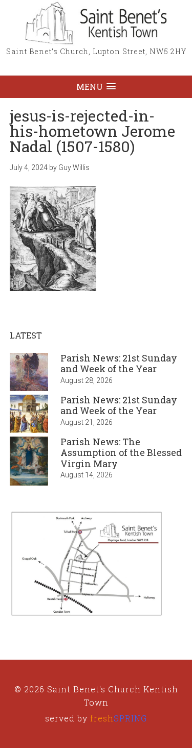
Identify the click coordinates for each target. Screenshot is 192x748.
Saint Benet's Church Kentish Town (96, 23)
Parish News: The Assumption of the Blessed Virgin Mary (121, 453)
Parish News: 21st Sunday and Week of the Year (118, 363)
